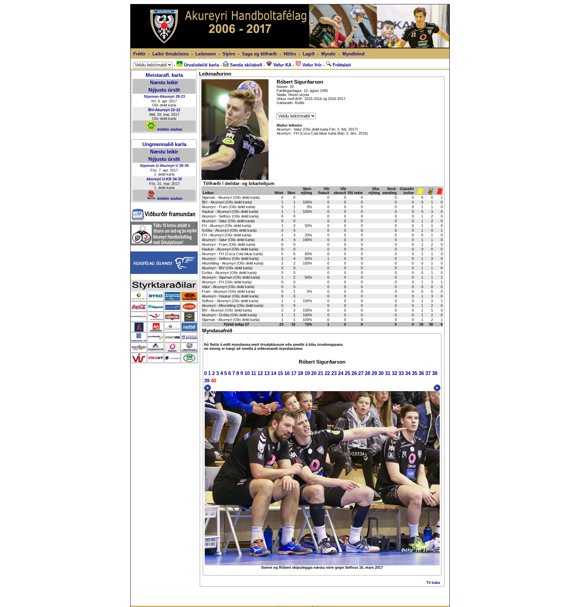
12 (260, 373)
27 (361, 373)
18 (300, 373)
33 (401, 373)
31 (387, 373)
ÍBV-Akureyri (159, 110)
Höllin (290, 53)
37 (428, 373)
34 (407, 373)
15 (280, 373)
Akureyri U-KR (159, 179)
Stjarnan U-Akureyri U (159, 166)
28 (367, 373)
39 (206, 380)
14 (273, 373)
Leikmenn (205, 53)
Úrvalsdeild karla (201, 64)
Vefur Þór (311, 64)
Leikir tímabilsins (170, 53)
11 (253, 373)
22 (327, 373)
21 (320, 373)
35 (414, 373)
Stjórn (229, 53)
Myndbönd (353, 53)
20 (314, 373)
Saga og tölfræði (259, 53)
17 (293, 373)
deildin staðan (169, 129)
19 (307, 373)
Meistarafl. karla (164, 75)
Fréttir (139, 53)
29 (374, 373)
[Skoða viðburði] (163, 220)
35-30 (184, 166)
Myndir (328, 53)
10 (247, 373)
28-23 (180, 96)
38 (434, 373)
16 (287, 373)
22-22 (175, 110)
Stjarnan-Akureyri (159, 96)
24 (340, 373)
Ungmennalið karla (164, 144)
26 (354, 373)
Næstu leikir (164, 82)
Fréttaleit (341, 64)
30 (381, 373)
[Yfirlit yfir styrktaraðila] (164, 361)
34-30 (177, 179)
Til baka (433, 582)
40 (213, 380)
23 (334, 373)
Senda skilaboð (245, 64)
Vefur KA (281, 64)
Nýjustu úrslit (164, 90)
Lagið (309, 53)
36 (421, 373)
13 (267, 373)
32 (394, 373)
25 (347, 373)
